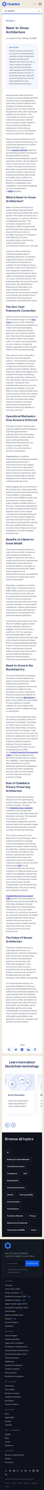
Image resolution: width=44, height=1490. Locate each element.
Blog (6, 1438)
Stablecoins (9, 1361)
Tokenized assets (12, 1358)
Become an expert (12, 1393)
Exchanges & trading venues (16, 1347)
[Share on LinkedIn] (28, 1049)
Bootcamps (9, 1401)
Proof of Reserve (11, 1322)
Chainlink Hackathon (13, 1397)
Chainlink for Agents (15, 1300)
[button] (40, 4)
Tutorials (8, 1425)
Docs (7, 1414)
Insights (8, 1434)
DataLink (10, 1319)
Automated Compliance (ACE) (16, 1308)
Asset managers (11, 1336)
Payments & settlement (14, 1365)
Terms (7, 1483)
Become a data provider (14, 1455)
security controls (19, 150)
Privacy (13, 1483)
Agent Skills (9, 1417)
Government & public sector (16, 1354)
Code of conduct (11, 1404)
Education (10, 21)
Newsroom (9, 1445)
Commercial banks (12, 1339)
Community (9, 1386)
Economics (9, 1462)
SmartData (9, 1326)
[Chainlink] (11, 4)
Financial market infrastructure (17, 1350)
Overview (8, 1285)
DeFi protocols (10, 1373)
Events (7, 1442)
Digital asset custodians (14, 1343)
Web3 (10, 191)
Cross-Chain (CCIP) (12, 1289)
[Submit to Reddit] (22, 1049)
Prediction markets (12, 1369)
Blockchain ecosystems (14, 1376)
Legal (7, 1486)
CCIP (19, 865)
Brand (20, 1483)
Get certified (10, 1389)
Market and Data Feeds (14, 1315)
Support (34, 1483)
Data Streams (10, 1311)
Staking (8, 1459)
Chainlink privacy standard (21, 808)
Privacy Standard (14, 1293)
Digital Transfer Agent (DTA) (16, 1304)
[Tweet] (9, 1049)
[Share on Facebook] (35, 1049)
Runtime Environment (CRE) (18, 1296)
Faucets (8, 1421)
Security (27, 1483)
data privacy (28, 697)
